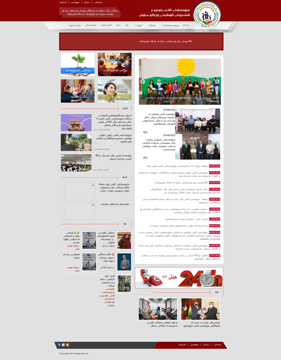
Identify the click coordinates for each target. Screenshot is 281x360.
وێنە (217, 292)
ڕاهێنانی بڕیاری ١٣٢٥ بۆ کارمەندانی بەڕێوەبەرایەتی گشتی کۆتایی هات (177, 166)
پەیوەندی (75, 2)
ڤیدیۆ (124, 177)
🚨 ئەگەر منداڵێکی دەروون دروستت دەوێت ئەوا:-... (106, 258)
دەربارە (87, 2)
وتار (126, 25)
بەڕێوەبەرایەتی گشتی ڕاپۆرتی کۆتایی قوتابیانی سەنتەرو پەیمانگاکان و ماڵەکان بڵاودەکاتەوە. (114, 138)
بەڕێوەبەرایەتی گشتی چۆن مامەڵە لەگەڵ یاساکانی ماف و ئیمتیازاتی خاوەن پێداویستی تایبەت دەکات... (114, 188)
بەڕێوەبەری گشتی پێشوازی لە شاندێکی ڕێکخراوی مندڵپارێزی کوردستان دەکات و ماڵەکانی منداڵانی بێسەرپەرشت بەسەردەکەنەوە (179, 247)
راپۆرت (139, 25)
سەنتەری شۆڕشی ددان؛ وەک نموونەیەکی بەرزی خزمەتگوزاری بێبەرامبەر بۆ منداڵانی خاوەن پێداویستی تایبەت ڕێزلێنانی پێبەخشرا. (180, 211)
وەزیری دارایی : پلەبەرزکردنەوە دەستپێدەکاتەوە (186, 219)
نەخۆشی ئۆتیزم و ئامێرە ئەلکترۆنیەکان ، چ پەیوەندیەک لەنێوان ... (105, 237)
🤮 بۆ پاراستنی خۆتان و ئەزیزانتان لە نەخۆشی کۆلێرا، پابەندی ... (71, 237)
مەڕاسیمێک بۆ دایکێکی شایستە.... (114, 204)
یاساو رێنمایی (90, 25)
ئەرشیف (63, 2)
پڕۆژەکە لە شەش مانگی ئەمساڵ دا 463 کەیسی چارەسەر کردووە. (113, 157)
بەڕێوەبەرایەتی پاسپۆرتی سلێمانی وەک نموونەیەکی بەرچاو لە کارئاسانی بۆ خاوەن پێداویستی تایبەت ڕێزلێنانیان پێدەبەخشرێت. (158, 144)
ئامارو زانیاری (106, 25)
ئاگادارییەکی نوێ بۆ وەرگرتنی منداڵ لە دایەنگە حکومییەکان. (165, 41)
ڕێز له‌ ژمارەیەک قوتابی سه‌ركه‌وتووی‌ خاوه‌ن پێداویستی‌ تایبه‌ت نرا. (178, 226)
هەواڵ (152, 25)
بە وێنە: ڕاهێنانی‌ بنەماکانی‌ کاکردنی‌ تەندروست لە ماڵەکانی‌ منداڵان (162, 324)
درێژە (145, 132)
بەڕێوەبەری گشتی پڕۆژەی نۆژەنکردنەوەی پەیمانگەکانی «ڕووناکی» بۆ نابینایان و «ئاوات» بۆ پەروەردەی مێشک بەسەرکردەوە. (179, 174)
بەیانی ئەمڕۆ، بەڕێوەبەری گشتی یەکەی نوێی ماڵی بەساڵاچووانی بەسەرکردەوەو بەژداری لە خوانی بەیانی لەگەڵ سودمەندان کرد (185, 191)
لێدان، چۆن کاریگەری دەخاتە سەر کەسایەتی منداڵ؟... (107, 281)
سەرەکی (98, 2)
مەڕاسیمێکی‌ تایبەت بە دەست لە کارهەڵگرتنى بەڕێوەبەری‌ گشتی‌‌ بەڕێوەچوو (202, 324)
